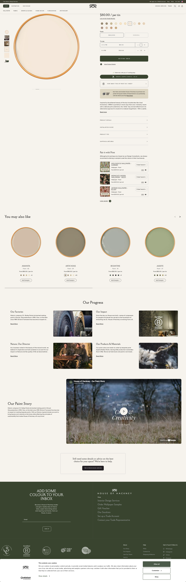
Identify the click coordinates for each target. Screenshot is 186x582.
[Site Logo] (93, 6)
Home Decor (40, 10)
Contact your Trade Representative (114, 520)
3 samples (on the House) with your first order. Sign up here (18, 1)
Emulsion (111, 35)
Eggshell (136, 35)
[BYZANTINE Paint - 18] (115, 242)
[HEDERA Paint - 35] (155, 275)
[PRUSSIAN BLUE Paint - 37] (113, 275)
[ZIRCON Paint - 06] (102, 28)
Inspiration (15, 6)
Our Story (126, 548)
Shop (6, 6)
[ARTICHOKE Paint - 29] (102, 23)
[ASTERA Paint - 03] (120, 23)
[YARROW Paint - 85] (125, 23)
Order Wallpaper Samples (110, 504)
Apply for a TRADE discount (158, 1)
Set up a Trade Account (108, 516)
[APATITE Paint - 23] (118, 275)
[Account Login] (179, 6)
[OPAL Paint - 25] (111, 23)
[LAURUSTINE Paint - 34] (160, 275)
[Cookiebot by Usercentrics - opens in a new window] (25, 578)
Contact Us (146, 551)
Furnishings (52, 10)
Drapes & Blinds (26, 10)
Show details (43, 576)
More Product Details (110, 64)
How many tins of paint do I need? (119, 83)
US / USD (177, 1)
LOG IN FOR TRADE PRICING (107, 18)
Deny (156, 577)
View (142, 170)
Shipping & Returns (149, 554)
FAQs (172, 1)
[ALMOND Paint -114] (116, 28)
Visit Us (125, 557)
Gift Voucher (104, 508)
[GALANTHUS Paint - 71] (134, 23)
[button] (180, 217)
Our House (26, 6)
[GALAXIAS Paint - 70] (116, 275)
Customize (155, 570)
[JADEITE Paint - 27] (160, 242)
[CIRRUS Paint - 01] (130, 23)
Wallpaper (6, 10)
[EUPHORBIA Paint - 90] (110, 275)
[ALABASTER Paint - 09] (111, 28)
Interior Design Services (109, 500)
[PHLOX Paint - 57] (139, 23)
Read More (130, 95)
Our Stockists (104, 512)
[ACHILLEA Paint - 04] (144, 23)
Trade (170, 6)
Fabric (15, 10)
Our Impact (126, 551)
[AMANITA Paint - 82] (106, 28)
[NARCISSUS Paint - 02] (116, 23)
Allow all (157, 564)
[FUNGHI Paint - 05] (106, 23)
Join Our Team (127, 554)
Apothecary (64, 10)
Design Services (160, 6)
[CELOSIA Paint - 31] (163, 275)
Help (168, 1)
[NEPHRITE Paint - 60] (157, 275)
